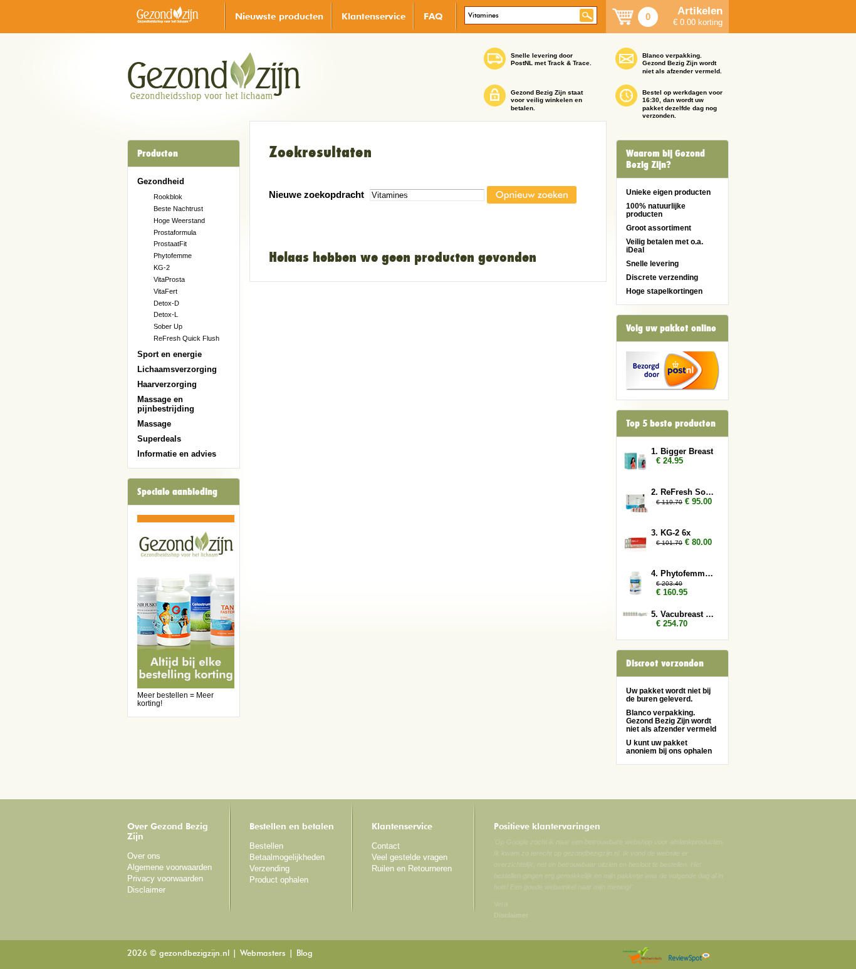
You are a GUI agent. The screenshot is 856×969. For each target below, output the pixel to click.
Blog (304, 954)
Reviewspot (689, 956)
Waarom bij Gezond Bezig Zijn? (665, 159)
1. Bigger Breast (682, 451)
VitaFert (165, 291)
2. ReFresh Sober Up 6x (683, 492)
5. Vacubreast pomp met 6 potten (683, 614)
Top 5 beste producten (671, 423)
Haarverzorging (167, 384)
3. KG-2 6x (671, 532)
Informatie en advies (176, 454)
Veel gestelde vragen (409, 857)
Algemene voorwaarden (169, 867)
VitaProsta (169, 279)
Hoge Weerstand (179, 220)
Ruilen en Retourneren (412, 868)
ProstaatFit (170, 243)
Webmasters (263, 954)
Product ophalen (278, 879)
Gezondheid (160, 181)
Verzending (269, 868)
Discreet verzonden (665, 663)
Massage (154, 423)
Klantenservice (373, 16)
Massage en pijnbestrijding (165, 404)
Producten (157, 153)
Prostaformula (175, 232)
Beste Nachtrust (178, 208)
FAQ (433, 16)
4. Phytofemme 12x (683, 573)
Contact (386, 846)
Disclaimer (146, 889)
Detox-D (166, 303)
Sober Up (168, 326)
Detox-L (166, 314)
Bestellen (266, 846)
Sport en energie (169, 354)
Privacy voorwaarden (165, 878)
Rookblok (168, 196)
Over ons (143, 856)
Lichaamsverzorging (177, 369)
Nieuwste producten (279, 16)
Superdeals (159, 438)
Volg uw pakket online (671, 328)
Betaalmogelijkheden (287, 857)
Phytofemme (173, 255)
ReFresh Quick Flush (186, 338)
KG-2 (162, 267)
